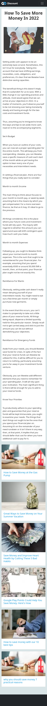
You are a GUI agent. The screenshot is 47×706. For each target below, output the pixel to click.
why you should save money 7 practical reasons (20, 681)
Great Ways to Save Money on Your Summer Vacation (22, 515)
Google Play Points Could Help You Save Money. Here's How (22, 602)
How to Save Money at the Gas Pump (20, 474)
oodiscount (9, 3)
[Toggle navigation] (42, 3)
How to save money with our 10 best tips (21, 643)
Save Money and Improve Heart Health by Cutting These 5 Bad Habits (21, 558)
